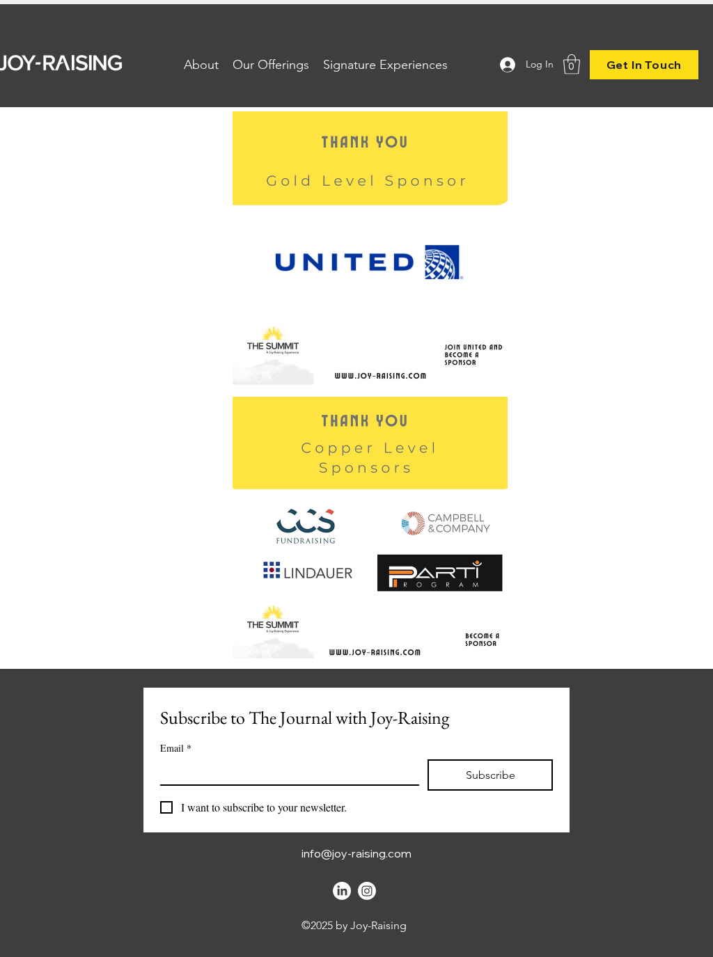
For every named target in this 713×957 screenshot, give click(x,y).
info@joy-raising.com (356, 853)
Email (175, 748)
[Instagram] (367, 891)
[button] (571, 64)
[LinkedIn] (342, 891)
